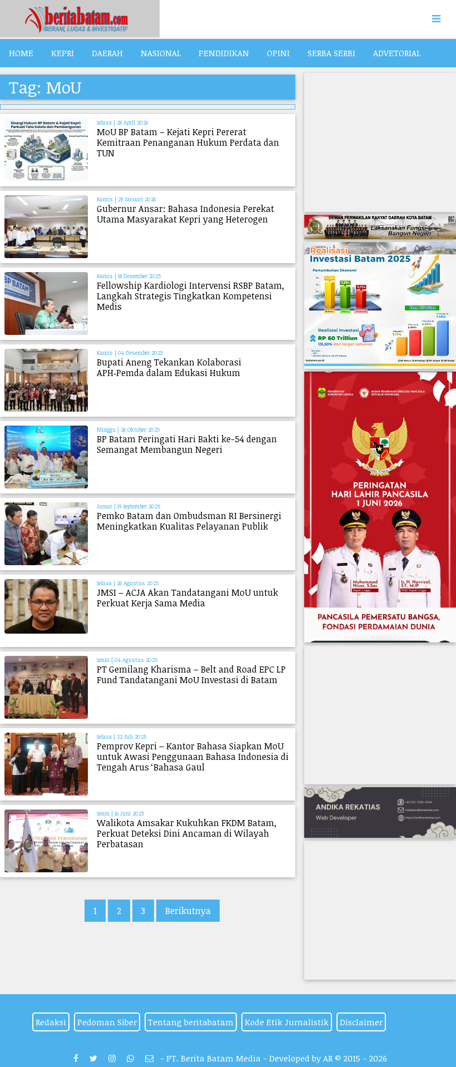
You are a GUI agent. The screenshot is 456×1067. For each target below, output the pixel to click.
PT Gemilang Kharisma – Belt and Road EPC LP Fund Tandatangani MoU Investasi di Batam (191, 674)
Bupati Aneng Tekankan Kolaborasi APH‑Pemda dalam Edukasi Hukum (169, 367)
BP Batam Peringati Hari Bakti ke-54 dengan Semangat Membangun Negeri (187, 444)
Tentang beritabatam (191, 1022)
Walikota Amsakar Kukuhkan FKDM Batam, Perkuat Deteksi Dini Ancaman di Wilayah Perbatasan (186, 833)
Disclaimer (361, 1022)
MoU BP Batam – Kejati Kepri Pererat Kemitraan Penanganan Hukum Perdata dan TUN (188, 142)
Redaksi (51, 1022)
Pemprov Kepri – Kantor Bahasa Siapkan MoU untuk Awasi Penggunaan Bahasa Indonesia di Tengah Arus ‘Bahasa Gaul (193, 756)
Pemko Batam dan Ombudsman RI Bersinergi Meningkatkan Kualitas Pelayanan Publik (189, 521)
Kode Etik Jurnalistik (287, 1022)
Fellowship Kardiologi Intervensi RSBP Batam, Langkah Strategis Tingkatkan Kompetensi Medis (190, 296)
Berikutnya (188, 911)
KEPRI (62, 52)
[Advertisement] (380, 142)
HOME (21, 52)
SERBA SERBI (331, 52)
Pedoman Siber (107, 1022)
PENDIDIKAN (224, 52)
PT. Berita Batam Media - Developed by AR (249, 1058)
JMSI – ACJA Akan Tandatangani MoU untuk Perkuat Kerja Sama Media (187, 597)
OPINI (278, 52)
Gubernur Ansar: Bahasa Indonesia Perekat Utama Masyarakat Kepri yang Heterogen (185, 213)
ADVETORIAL (396, 52)
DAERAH (107, 52)
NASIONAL (161, 52)
